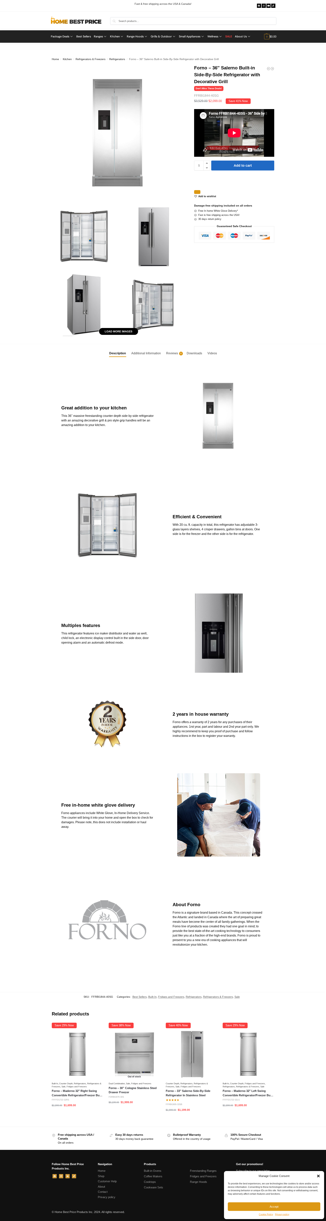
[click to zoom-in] (118, 132)
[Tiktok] (273, 6)
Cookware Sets (153, 1187)
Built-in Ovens (152, 1170)
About (101, 1186)
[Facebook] (259, 6)
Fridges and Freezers (171, 996)
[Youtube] (268, 6)
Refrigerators (117, 59)
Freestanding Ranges (203, 1170)
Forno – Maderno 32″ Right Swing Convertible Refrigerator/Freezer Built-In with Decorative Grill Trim (77, 1093)
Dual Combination (117, 1083)
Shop (101, 1176)
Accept (274, 1206)
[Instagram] (264, 6)
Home (55, 59)
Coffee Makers (153, 1176)
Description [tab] (117, 353)
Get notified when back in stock (134, 1111)
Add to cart (243, 165)
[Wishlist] (97, 1028)
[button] (318, 1176)
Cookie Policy (266, 1214)
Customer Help (107, 1181)
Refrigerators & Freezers (90, 59)
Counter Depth (66, 1083)
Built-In (152, 996)
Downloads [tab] (194, 353)
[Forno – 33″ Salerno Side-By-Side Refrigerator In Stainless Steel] (191, 1054)
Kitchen (67, 59)
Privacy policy (282, 1214)
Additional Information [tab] (146, 353)
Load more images (118, 331)
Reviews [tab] (174, 353)
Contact (103, 1191)
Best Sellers (139, 996)
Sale (237, 996)
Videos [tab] (212, 353)
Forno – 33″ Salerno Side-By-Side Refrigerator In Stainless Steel (188, 1093)
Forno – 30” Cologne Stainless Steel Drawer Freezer (133, 1090)
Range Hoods (198, 1181)
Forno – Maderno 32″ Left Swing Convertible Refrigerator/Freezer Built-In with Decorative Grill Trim (248, 1093)
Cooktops (150, 1181)
